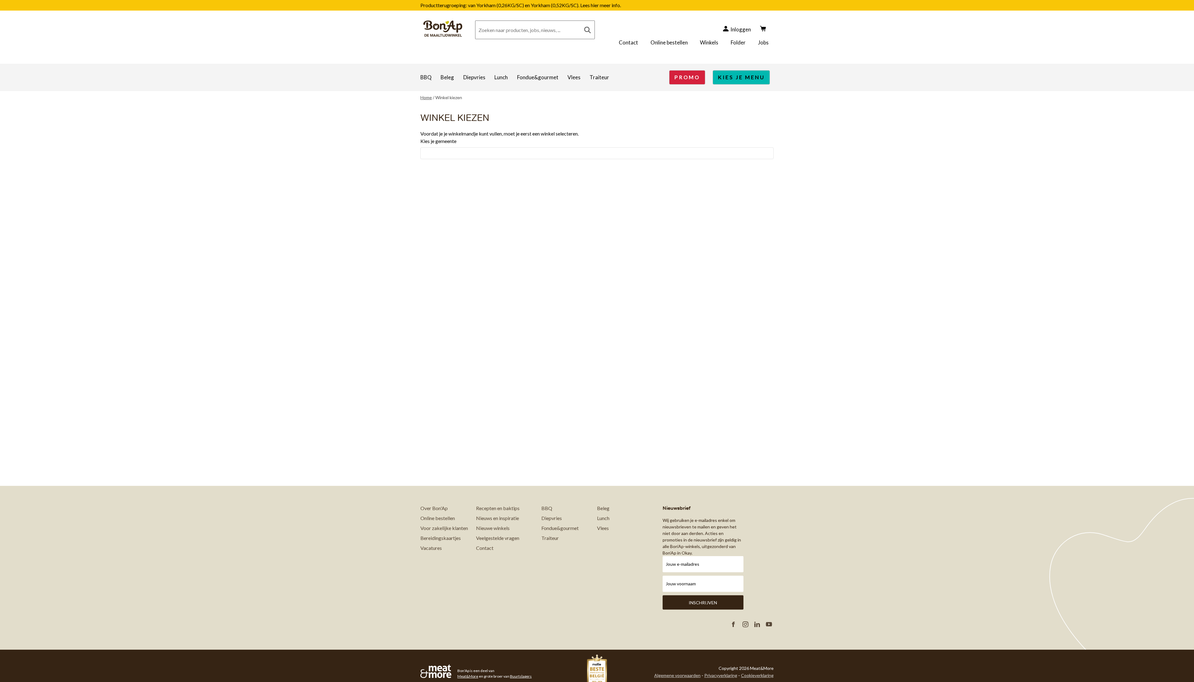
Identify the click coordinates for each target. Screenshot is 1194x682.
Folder (738, 42)
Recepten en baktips (498, 508)
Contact (628, 42)
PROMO (687, 77)
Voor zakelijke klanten (444, 528)
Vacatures (431, 548)
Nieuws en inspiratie (497, 518)
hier (595, 5)
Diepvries (474, 77)
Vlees (574, 77)
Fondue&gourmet (537, 77)
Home (426, 97)
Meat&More (467, 676)
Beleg (447, 77)
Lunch (501, 77)
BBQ (426, 77)
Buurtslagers (521, 676)
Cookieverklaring (757, 675)
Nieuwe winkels (493, 528)
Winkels (709, 42)
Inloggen (740, 29)
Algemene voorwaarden (677, 675)
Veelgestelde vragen (497, 538)
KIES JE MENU (741, 77)
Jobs (763, 42)
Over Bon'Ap (434, 508)
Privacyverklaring (720, 675)
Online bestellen (669, 42)
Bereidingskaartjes (440, 538)
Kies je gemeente (438, 141)
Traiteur (599, 77)
